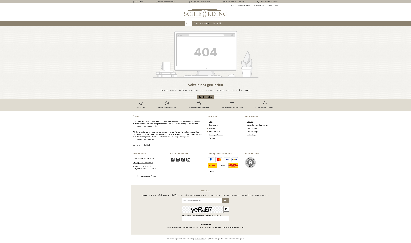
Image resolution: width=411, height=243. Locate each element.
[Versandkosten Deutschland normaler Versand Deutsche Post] (212, 165)
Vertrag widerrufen (216, 135)
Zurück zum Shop (205, 97)
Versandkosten (200, 239)
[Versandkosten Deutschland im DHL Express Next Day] (233, 165)
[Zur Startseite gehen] (205, 13)
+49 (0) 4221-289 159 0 (143, 162)
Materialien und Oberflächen (257, 125)
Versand (212, 138)
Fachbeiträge (251, 135)
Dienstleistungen (253, 131)
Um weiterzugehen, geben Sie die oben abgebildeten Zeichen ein (202, 215)
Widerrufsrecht (214, 131)
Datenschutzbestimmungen (184, 227)
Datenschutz (213, 128)
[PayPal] (211, 159)
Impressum (213, 125)
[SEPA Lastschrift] (234, 159)
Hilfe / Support (252, 128)
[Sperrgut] (222, 165)
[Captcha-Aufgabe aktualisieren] (226, 209)
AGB (210, 122)
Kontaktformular (151, 176)
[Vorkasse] (212, 171)
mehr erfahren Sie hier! (141, 145)
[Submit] (225, 200)
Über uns (250, 122)
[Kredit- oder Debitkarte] (222, 159)
